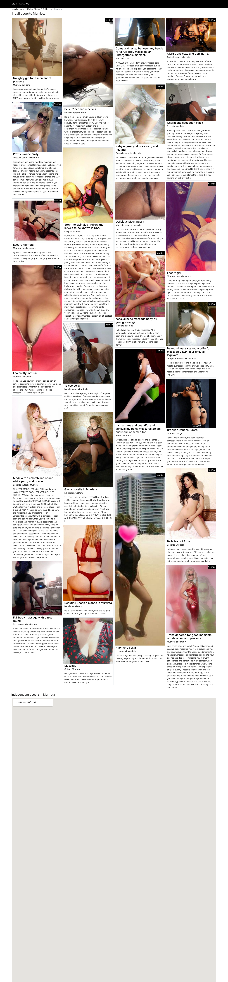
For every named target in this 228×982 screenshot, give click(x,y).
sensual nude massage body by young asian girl (136, 320)
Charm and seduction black (185, 122)
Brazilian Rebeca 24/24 (182, 430)
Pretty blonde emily (26, 154)
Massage (70, 665)
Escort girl (174, 273)
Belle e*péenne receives (80, 109)
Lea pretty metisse (25, 373)
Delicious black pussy (130, 221)
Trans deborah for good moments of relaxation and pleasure (189, 636)
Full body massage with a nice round (33, 619)
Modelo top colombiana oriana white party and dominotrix (33, 479)
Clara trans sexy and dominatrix (188, 53)
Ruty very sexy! (126, 647)
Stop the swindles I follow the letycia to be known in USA (83, 226)
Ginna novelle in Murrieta (80, 489)
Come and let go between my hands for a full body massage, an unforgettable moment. (139, 52)
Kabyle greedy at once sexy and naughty (137, 148)
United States (33, 9)
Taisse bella (72, 385)
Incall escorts (18, 9)
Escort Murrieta (23, 244)
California (47, 9)
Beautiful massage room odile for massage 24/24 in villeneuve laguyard (189, 352)
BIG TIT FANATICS (20, 4)
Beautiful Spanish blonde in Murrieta (88, 603)
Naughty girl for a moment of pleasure (32, 79)
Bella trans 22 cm (178, 541)
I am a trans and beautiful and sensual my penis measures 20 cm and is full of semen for (138, 429)
